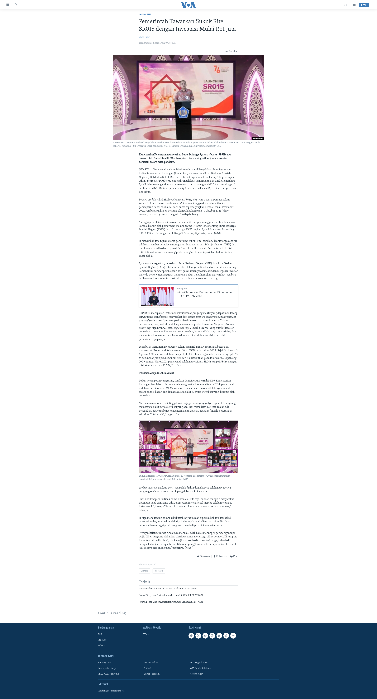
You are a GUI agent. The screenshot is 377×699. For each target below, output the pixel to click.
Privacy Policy (151, 663)
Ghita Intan (144, 37)
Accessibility (196, 674)
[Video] (354, 5)
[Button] (231, 51)
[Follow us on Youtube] (205, 635)
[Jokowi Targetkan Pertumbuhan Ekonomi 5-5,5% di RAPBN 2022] (157, 296)
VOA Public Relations (200, 668)
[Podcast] (226, 635)
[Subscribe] (233, 635)
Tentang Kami (105, 663)
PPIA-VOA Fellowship (108, 674)
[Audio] (345, 5)
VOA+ (146, 634)
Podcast (101, 640)
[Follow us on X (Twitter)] (198, 635)
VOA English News (199, 663)
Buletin (101, 645)
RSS (100, 634)
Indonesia (145, 14)
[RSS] (219, 635)
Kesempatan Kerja (107, 668)
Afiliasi (147, 668)
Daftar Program (151, 674)
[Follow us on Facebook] (191, 635)
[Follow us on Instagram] (212, 635)
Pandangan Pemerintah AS (111, 691)
